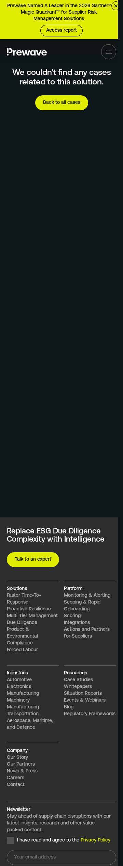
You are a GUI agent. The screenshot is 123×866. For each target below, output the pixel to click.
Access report (61, 30)
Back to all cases (61, 102)
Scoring (72, 616)
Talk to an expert (33, 559)
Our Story (17, 757)
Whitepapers (78, 686)
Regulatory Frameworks (89, 714)
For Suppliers (78, 636)
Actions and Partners (87, 629)
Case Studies (78, 680)
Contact (16, 784)
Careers (15, 778)
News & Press (22, 771)
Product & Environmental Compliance (22, 636)
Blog (68, 707)
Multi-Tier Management (32, 616)
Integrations (77, 622)
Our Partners (21, 764)
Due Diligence (22, 622)
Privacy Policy (95, 840)
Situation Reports (83, 693)
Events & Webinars (85, 700)
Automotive (19, 680)
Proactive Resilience (29, 609)
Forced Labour (22, 650)
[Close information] (115, 5)
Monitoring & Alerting (87, 595)
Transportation (23, 714)
